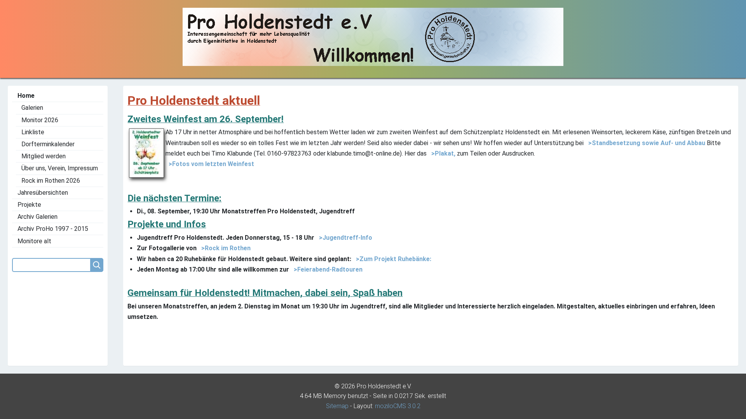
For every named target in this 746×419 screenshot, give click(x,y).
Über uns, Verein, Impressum (59, 168)
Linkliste (32, 132)
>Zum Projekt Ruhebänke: (392, 259)
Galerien (32, 107)
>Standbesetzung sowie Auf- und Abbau (645, 143)
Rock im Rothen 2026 (50, 180)
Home (26, 95)
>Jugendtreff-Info (344, 237)
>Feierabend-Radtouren (327, 269)
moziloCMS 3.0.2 (397, 406)
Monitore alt (34, 241)
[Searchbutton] (96, 265)
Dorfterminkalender (48, 144)
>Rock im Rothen (224, 248)
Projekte (29, 204)
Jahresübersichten (42, 192)
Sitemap (337, 406)
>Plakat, (441, 153)
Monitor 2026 (39, 120)
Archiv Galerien (37, 216)
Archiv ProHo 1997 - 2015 (52, 228)
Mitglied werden (43, 156)
